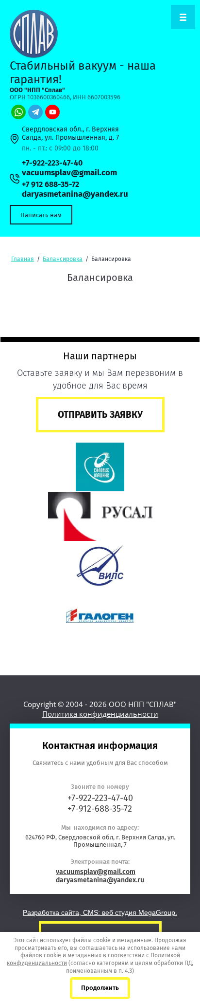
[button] (41, 214)
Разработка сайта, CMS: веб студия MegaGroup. (100, 912)
